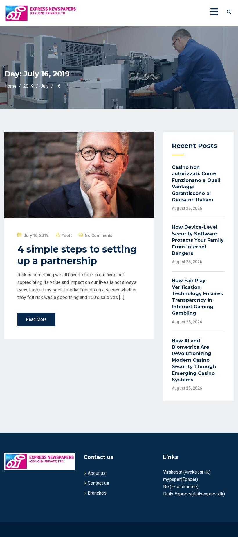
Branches (97, 493)
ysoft (67, 235)
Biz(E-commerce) (181, 486)
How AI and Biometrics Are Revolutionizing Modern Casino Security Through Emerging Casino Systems (194, 360)
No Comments (98, 235)
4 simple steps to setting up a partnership (77, 255)
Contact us (98, 483)
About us (97, 473)
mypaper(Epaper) (180, 479)
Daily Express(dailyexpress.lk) (194, 494)
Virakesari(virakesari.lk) (186, 472)
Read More (36, 319)
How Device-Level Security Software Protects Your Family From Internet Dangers (198, 240)
